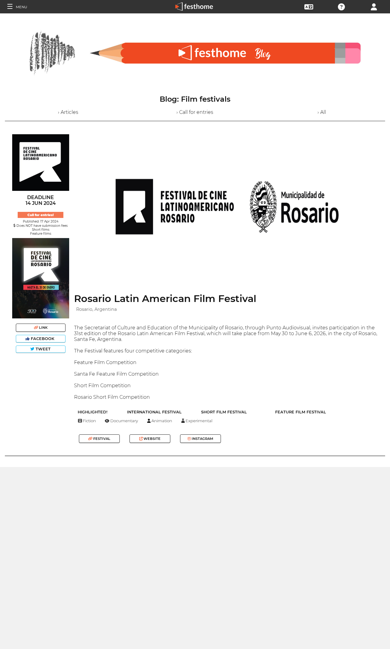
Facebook (42, 338)
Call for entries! (40, 215)
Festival (101, 439)
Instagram (202, 439)
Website (152, 439)
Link (43, 327)
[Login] (374, 6)
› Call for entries (194, 112)
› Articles (68, 112)
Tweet (42, 349)
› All (321, 112)
